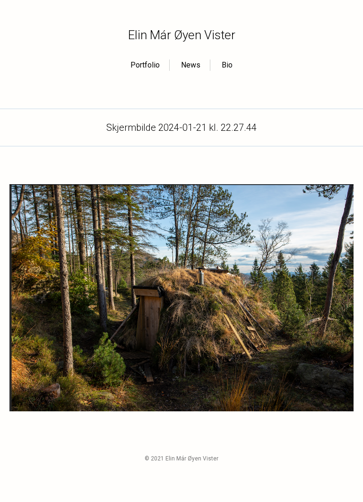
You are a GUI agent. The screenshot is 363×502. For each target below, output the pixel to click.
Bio (227, 64)
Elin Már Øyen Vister (181, 35)
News (190, 64)
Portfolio (145, 64)
